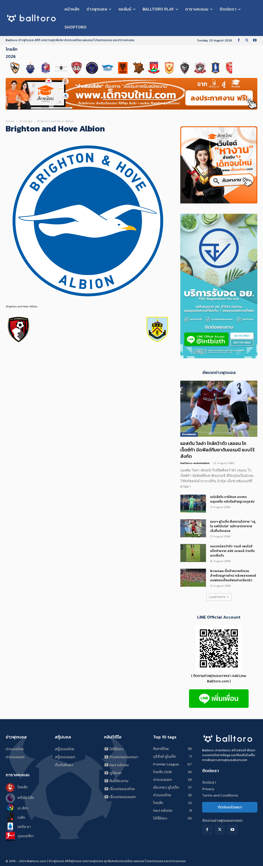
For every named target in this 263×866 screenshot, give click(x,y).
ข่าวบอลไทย (15, 749)
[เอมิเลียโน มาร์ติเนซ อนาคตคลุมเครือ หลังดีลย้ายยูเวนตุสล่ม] (193, 504)
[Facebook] (238, 40)
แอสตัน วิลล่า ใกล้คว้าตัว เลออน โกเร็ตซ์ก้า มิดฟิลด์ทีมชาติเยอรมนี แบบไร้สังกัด (217, 450)
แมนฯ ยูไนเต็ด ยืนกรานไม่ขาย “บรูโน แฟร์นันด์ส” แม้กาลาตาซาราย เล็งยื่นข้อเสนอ (232, 526)
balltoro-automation (195, 463)
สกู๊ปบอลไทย (64, 749)
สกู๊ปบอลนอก (65, 757)
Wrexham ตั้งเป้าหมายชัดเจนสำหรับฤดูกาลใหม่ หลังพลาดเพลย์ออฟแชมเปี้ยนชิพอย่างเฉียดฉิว (233, 576)
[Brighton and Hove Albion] (88, 301)
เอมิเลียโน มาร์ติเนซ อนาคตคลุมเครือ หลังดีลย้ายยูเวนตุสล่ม (232, 499)
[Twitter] (246, 40)
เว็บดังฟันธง (64, 765)
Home (10, 121)
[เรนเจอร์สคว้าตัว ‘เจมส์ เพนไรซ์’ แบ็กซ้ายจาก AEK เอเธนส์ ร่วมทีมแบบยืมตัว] (193, 553)
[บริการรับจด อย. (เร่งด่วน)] (218, 356)
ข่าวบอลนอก (189, 434)
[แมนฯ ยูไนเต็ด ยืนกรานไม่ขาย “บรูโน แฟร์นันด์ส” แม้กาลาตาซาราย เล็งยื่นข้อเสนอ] (193, 528)
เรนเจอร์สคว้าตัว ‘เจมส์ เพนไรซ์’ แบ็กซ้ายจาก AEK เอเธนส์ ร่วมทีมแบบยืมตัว (232, 551)
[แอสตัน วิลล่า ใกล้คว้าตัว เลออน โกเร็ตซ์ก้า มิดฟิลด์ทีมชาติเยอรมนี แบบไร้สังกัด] (218, 409)
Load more (217, 597)
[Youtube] (254, 40)
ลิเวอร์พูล (25, 121)
